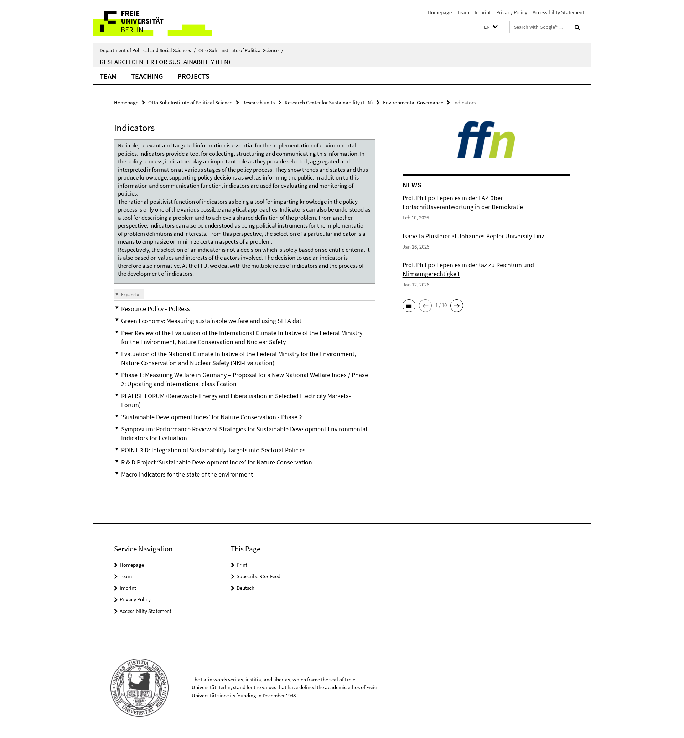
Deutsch (245, 587)
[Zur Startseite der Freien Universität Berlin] (152, 21)
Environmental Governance (413, 102)
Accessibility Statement (558, 12)
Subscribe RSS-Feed (258, 576)
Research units (258, 102)
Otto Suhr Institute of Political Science (240, 50)
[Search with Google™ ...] (577, 27)
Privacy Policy (511, 12)
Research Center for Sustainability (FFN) (165, 61)
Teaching (147, 76)
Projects (193, 76)
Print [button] (242, 564)
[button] (491, 27)
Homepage (440, 12)
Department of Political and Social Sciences (148, 50)
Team (463, 12)
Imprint (483, 12)
